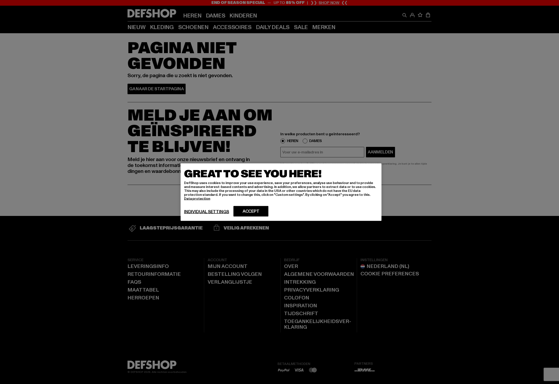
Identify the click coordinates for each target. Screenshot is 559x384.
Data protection (197, 198)
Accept (251, 211)
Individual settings (206, 211)
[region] (281, 192)
